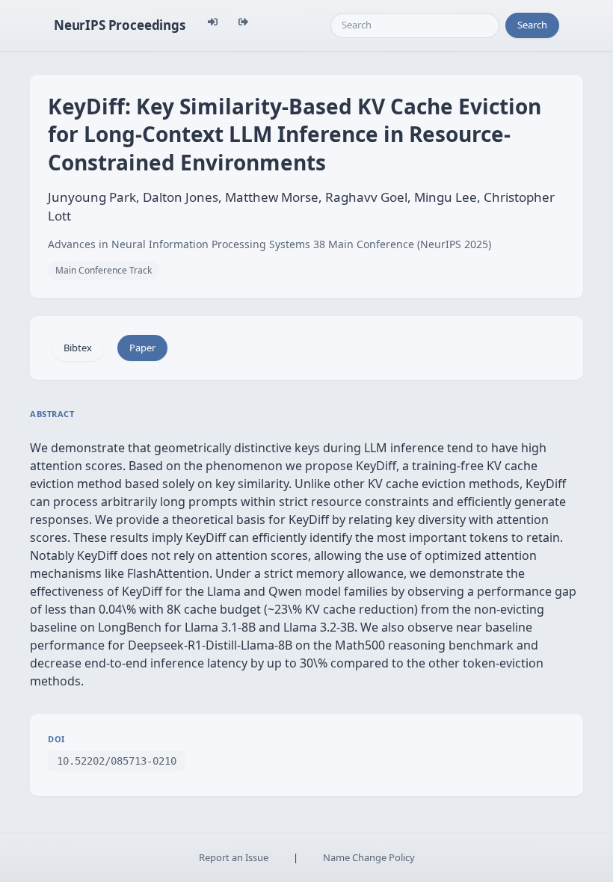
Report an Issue (233, 857)
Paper (142, 347)
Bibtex (78, 347)
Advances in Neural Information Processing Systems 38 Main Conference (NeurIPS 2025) (269, 244)
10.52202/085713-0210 (116, 761)
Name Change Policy (369, 857)
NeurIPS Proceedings (119, 25)
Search (532, 24)
